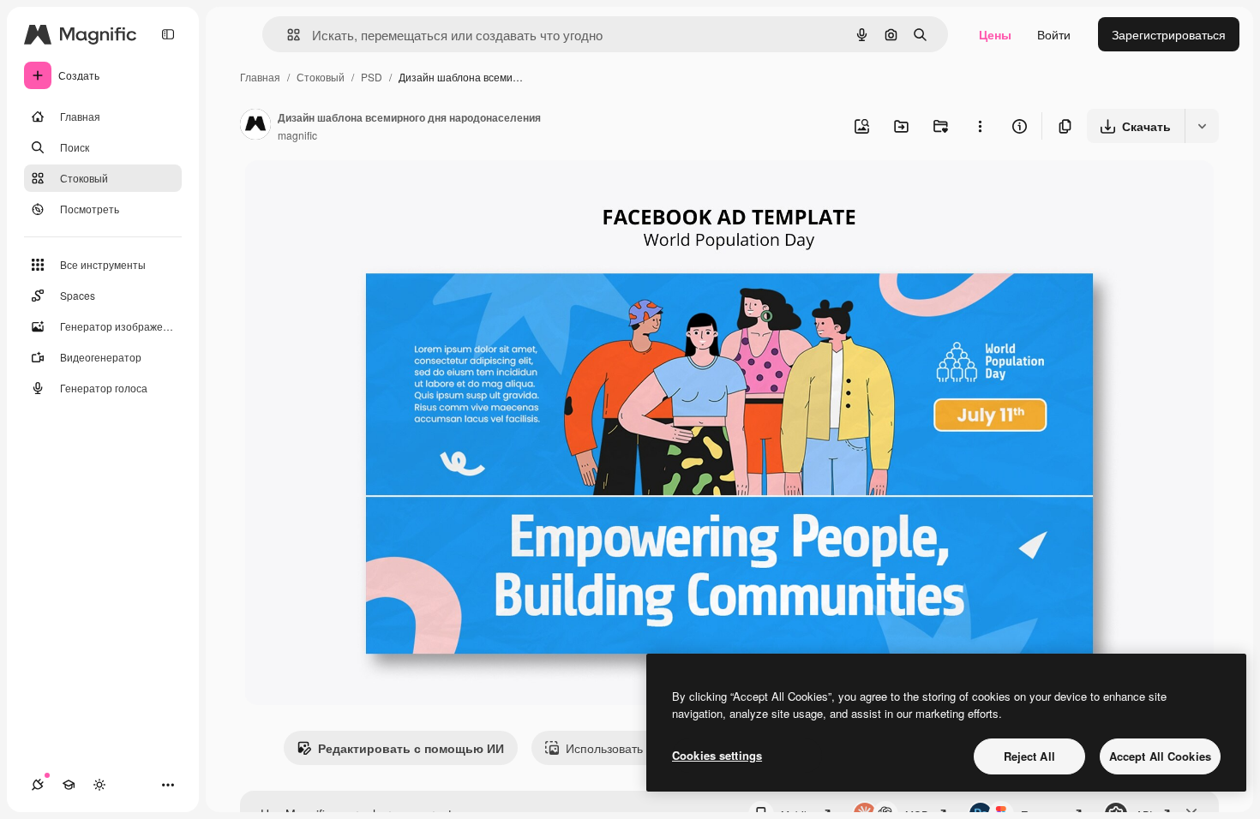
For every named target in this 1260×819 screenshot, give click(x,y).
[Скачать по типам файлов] (1202, 126)
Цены (995, 34)
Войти (1054, 34)
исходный (359, 193)
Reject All (1029, 756)
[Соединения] (37, 784)
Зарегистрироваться (1169, 34)
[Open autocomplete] (286, 34)
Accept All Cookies (1160, 756)
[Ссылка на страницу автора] (255, 126)
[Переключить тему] (99, 784)
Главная (260, 76)
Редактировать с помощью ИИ (411, 747)
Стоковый (321, 76)
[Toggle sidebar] (168, 34)
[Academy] (68, 784)
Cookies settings (717, 755)
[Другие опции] (980, 126)
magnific (297, 135)
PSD (371, 76)
